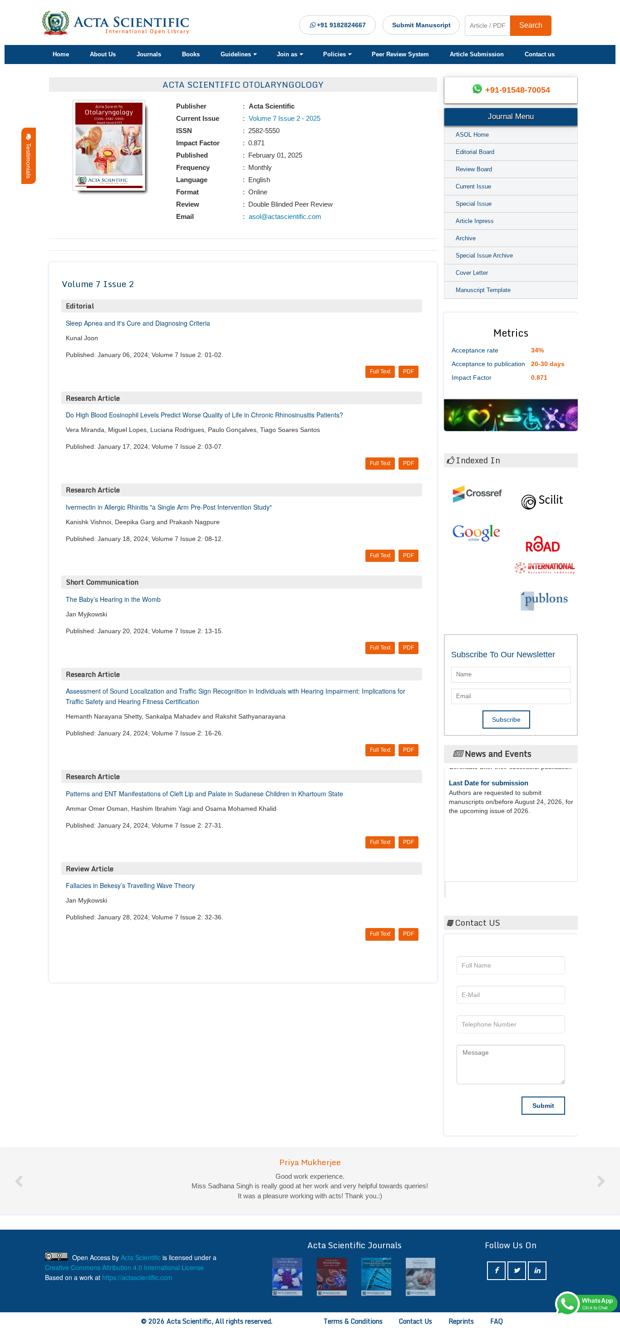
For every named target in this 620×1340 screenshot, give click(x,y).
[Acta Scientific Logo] (119, 23)
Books (191, 54)
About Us (103, 54)
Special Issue (474, 203)
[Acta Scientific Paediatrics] (376, 1277)
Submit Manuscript (421, 25)
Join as (287, 54)
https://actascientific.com (137, 1277)
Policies (334, 54)
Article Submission (477, 54)
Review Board (474, 169)
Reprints (461, 1321)
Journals (149, 54)
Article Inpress (475, 221)
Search (530, 25)
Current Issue (473, 186)
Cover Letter (472, 272)
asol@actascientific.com (284, 216)
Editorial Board (475, 152)
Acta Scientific (481, 887)
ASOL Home (472, 134)
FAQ (496, 1321)
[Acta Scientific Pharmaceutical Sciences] (332, 1277)
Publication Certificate (484, 817)
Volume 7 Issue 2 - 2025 (283, 118)
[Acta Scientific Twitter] (516, 1270)
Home (61, 54)
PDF (408, 371)
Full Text (380, 371)
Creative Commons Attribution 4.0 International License (124, 1267)
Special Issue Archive (484, 255)
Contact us (540, 54)
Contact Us (415, 1321)
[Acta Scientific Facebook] (496, 1270)
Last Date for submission (488, 851)
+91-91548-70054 (517, 89)
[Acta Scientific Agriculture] (421, 1277)
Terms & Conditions (353, 1321)
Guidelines (236, 54)
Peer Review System (400, 54)
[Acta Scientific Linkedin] (537, 1270)
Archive (466, 238)
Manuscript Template (483, 290)
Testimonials (28, 159)
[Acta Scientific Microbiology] (288, 1277)
